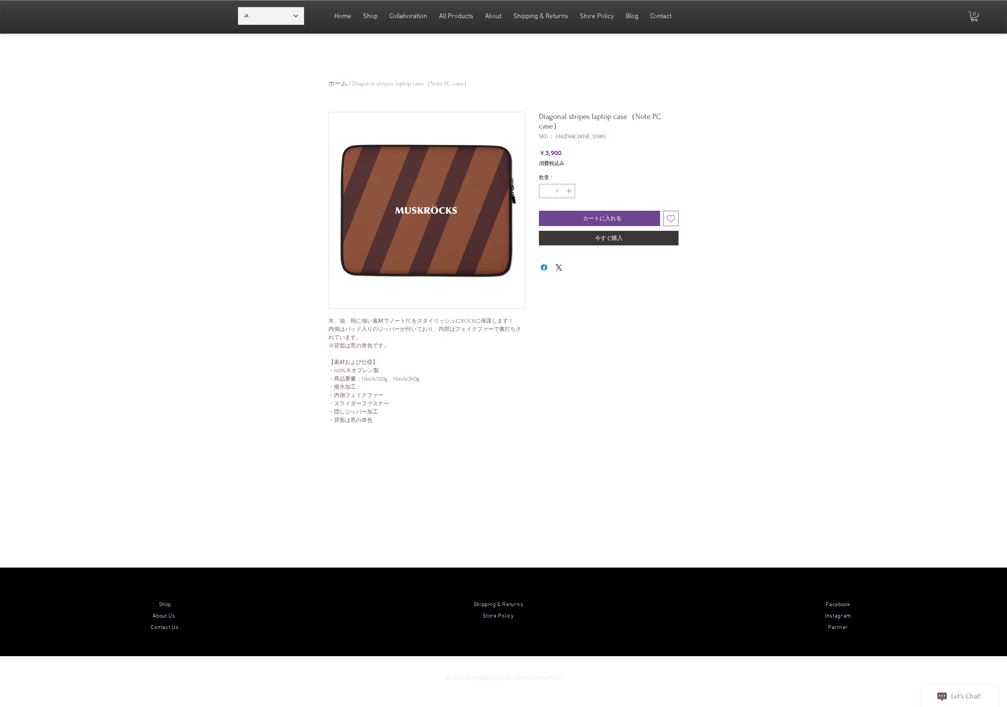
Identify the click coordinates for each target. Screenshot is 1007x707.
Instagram (838, 616)
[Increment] (569, 191)
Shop (165, 604)
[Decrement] (545, 191)
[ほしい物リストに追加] (671, 218)
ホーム (337, 83)
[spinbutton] (557, 191)
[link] (974, 16)
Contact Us (165, 627)
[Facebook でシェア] (544, 267)
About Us (165, 616)
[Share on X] (559, 267)
